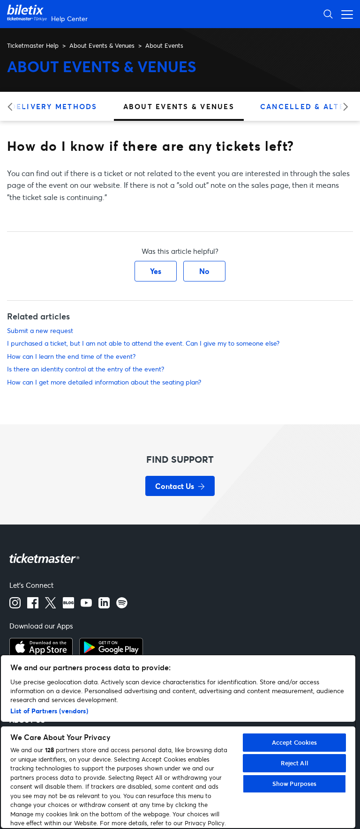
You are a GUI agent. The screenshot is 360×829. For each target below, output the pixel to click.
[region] (178, 741)
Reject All (294, 763)
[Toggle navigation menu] (344, 14)
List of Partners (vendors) (49, 710)
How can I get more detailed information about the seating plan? (104, 381)
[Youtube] (86, 605)
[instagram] (15, 605)
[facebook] (32, 605)
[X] (50, 605)
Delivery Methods (54, 106)
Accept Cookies (294, 742)
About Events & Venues (102, 45)
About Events (164, 45)
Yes (155, 271)
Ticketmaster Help (33, 45)
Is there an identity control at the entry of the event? (85, 368)
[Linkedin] (104, 605)
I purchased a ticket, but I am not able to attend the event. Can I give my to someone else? (143, 343)
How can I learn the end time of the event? (71, 356)
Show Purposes (294, 783)
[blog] (68, 605)
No (204, 271)
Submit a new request (40, 330)
